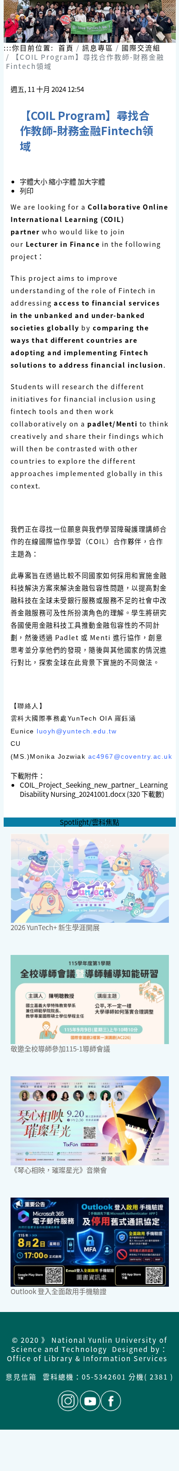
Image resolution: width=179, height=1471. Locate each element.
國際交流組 (141, 47)
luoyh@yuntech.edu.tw (77, 731)
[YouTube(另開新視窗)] (90, 1401)
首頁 (66, 47)
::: (8, 47)
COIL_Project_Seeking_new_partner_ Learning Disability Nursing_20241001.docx (94, 789)
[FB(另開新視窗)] (111, 1401)
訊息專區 (97, 47)
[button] (63, 181)
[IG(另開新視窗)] (68, 1401)
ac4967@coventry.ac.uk (130, 756)
